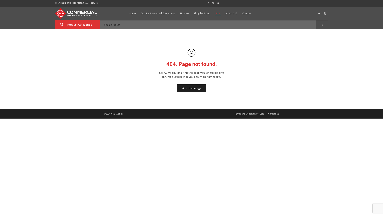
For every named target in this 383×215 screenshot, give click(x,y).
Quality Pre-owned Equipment (158, 13)
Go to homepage (191, 88)
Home (132, 13)
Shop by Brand (202, 13)
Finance (184, 13)
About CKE (231, 13)
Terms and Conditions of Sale (249, 113)
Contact (246, 13)
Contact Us (273, 113)
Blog (217, 13)
